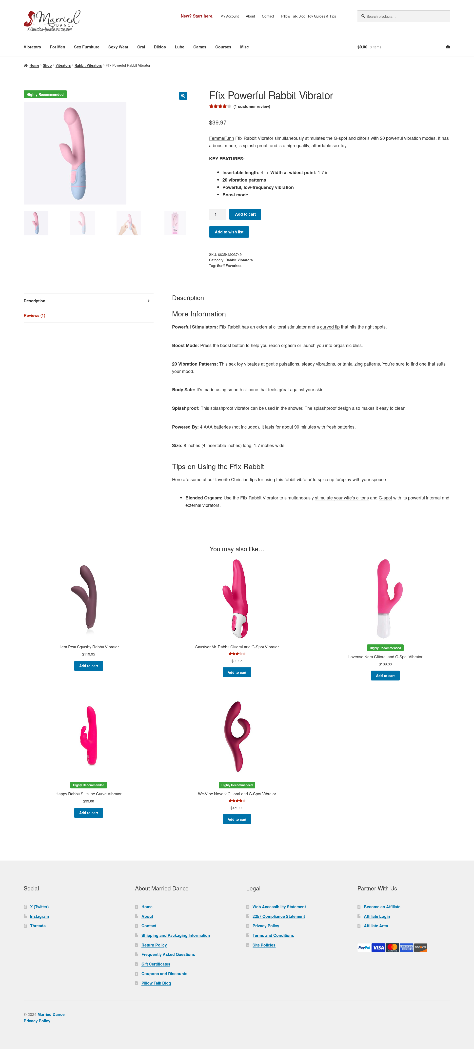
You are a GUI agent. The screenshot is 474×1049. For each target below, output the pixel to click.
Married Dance (51, 1014)
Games (199, 47)
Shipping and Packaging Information (175, 935)
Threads (38, 925)
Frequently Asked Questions (168, 954)
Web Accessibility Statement (279, 906)
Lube (179, 47)
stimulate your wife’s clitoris (342, 497)
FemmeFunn (221, 138)
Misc (244, 47)
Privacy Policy (266, 925)
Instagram (39, 916)
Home (34, 65)
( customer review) (252, 106)
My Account (229, 16)
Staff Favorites (229, 265)
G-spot (385, 497)
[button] (183, 96)
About (250, 16)
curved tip (330, 326)
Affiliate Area (376, 925)
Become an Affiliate (382, 906)
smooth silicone (243, 389)
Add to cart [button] (88, 665)
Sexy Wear (118, 47)
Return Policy (154, 945)
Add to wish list (229, 232)
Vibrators (32, 47)
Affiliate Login (377, 916)
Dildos (160, 47)
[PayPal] (403, 947)
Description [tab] (34, 301)
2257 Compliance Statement (279, 916)
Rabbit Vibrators (88, 65)
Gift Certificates (155, 964)
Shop (47, 65)
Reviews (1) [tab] (34, 315)
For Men (57, 47)
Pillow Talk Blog (156, 983)
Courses (223, 47)
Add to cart (245, 214)
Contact (268, 16)
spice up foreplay (334, 479)
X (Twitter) (39, 906)
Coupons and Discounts (164, 973)
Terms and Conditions (273, 935)
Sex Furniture (86, 47)
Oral (141, 47)
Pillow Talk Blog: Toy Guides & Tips (308, 16)
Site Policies (264, 945)
